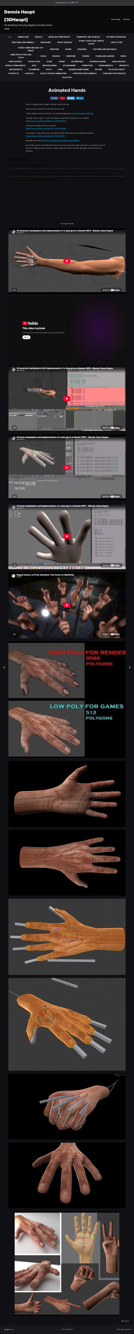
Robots (38, 37)
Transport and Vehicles (88, 37)
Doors (68, 49)
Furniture (70, 56)
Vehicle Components (15, 65)
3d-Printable (77, 61)
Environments (106, 65)
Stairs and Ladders (105, 56)
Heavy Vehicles (64, 42)
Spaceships (45, 42)
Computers (87, 65)
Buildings (82, 49)
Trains (61, 61)
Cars (60, 69)
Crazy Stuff (117, 42)
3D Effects (13, 73)
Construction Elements (85, 73)
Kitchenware (69, 65)
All (9, 37)
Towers (85, 56)
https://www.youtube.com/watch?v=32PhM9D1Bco (46, 121)
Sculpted (67, 77)
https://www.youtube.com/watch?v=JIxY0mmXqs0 (46, 128)
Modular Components (59, 37)
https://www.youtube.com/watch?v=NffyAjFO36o (45, 136)
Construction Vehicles (114, 73)
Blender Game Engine (79, 69)
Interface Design (98, 61)
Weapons (54, 49)
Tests (49, 69)
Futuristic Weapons (116, 37)
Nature (98, 69)
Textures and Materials (105, 49)
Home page (115, 19)
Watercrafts (15, 69)
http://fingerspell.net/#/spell (82, 113)
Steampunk (34, 69)
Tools (43, 56)
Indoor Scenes (50, 65)
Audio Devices (118, 61)
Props (123, 56)
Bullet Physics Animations (53, 73)
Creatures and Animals (23, 42)
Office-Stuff (34, 61)
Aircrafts (124, 65)
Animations (23, 37)
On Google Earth (116, 69)
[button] (125, 1321)
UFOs (34, 65)
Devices (56, 56)
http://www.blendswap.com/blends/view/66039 (60, 141)
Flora (49, 61)
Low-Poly (29, 73)
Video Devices (15, 61)
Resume (126, 19)
